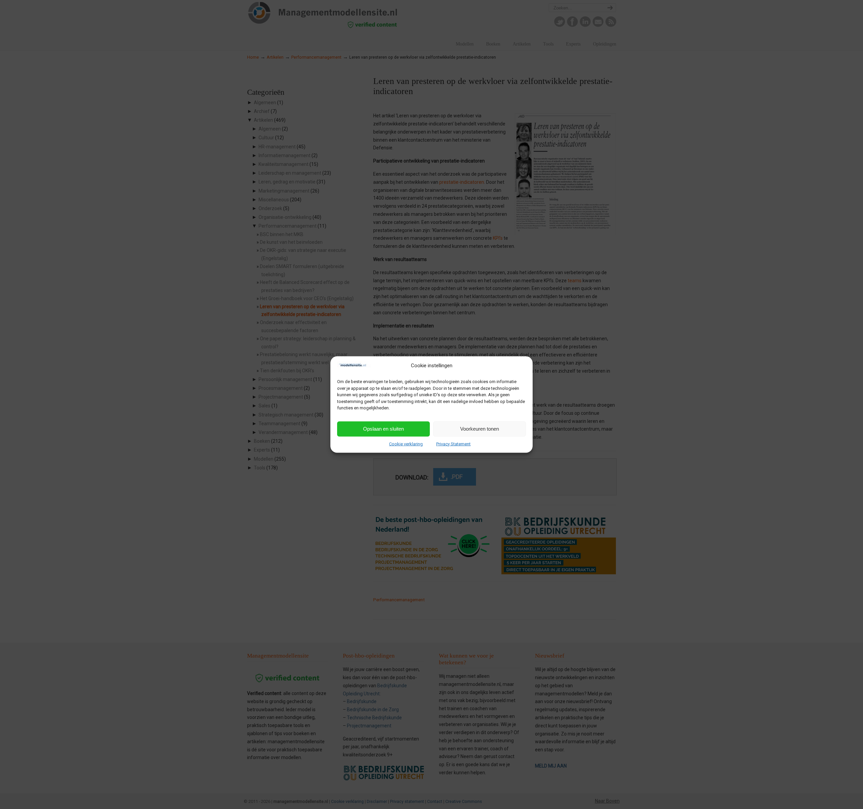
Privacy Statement (453, 443)
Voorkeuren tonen (479, 429)
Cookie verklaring (406, 443)
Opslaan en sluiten (383, 429)
